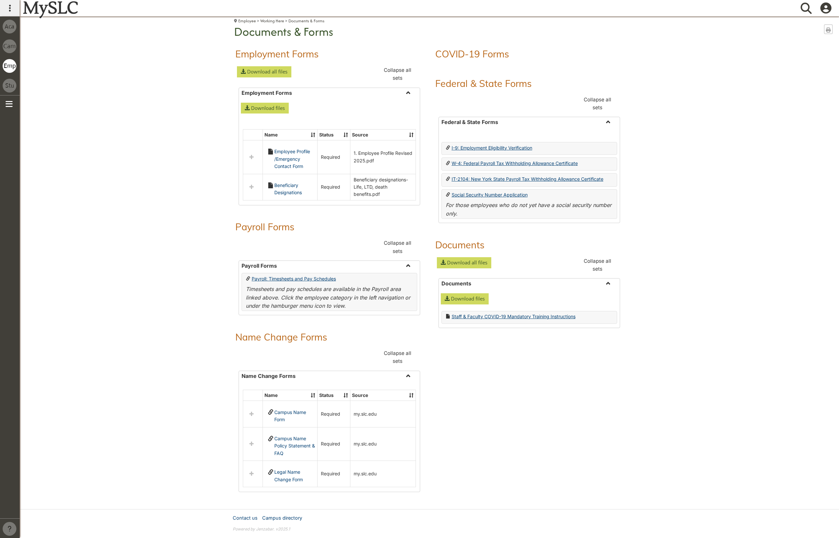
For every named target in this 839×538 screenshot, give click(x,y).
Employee (247, 21)
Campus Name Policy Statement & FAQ (294, 446)
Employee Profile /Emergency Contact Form (292, 159)
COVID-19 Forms (472, 54)
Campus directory (282, 518)
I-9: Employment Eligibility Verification (492, 148)
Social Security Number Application (490, 194)
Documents (459, 245)
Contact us (245, 518)
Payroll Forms (264, 227)
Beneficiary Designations (288, 188)
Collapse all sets (397, 74)
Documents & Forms (306, 21)
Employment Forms (277, 54)
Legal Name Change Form (288, 475)
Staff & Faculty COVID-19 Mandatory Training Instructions (514, 316)
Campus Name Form (290, 415)
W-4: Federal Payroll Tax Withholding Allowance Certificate (515, 163)
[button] (264, 71)
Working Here (272, 21)
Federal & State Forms (483, 83)
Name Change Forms (281, 337)
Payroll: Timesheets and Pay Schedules (294, 278)
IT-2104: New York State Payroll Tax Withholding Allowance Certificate (527, 179)
